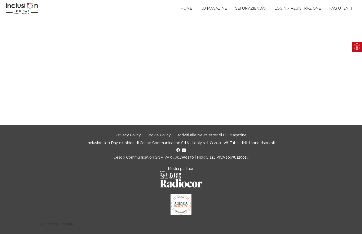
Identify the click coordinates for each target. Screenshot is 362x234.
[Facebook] (178, 150)
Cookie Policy (158, 135)
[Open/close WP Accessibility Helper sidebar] (357, 47)
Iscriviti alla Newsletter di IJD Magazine (211, 135)
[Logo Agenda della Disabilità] (181, 204)
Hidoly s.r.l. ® (202, 143)
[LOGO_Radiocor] (181, 179)
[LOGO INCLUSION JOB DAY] (22, 8)
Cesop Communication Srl (163, 143)
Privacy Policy (128, 135)
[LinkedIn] (184, 150)
